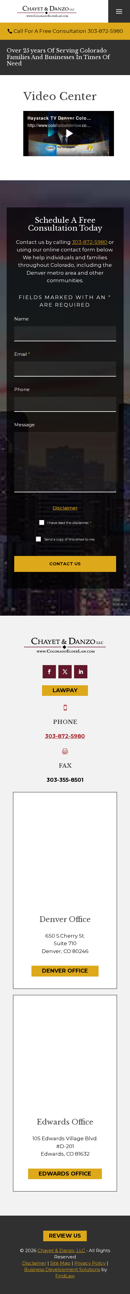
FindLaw (65, 1276)
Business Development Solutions (62, 1269)
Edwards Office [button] (65, 1173)
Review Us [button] (65, 1235)
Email (22, 354)
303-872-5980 (105, 31)
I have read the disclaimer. (69, 523)
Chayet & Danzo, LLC (61, 1250)
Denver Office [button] (65, 970)
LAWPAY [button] (65, 690)
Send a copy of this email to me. (69, 539)
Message (24, 425)
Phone (22, 389)
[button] (119, 11)
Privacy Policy (90, 1263)
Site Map (60, 1263)
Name (21, 319)
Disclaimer (65, 508)
